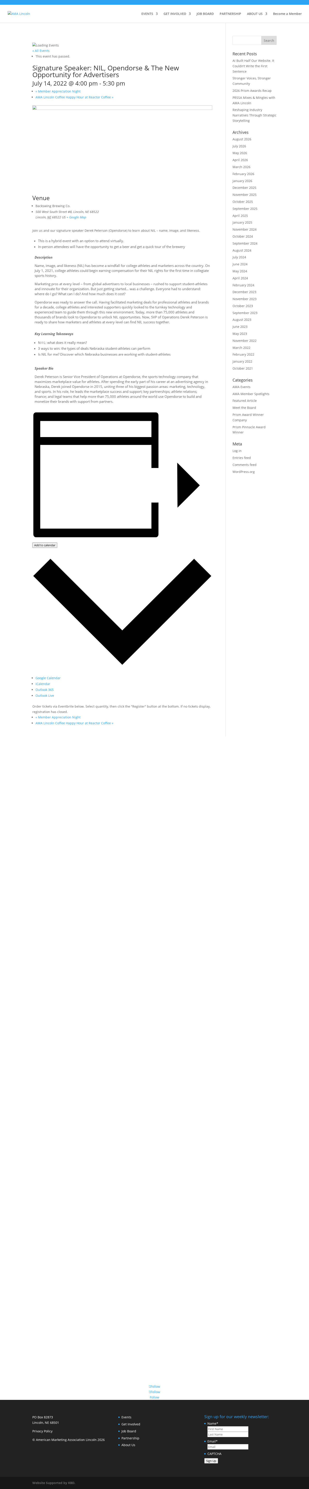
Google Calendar (48, 678)
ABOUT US (255, 14)
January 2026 (242, 181)
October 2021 (243, 368)
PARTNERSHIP (230, 14)
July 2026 (239, 146)
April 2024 (240, 278)
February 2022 (243, 354)
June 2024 (240, 264)
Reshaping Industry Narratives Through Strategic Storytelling (254, 115)
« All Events (41, 51)
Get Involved (130, 1424)
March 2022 (241, 347)
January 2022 (242, 361)
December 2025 (244, 187)
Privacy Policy (42, 1431)
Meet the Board (244, 407)
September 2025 (245, 208)
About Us (128, 1445)
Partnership (130, 1438)
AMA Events (241, 387)
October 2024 (243, 236)
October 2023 (243, 306)
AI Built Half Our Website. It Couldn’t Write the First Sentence (253, 66)
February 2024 (243, 285)
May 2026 (240, 153)
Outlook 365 (45, 690)
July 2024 (239, 257)
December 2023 (244, 292)
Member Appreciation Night (58, 91)
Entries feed (242, 458)
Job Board (128, 1431)
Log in (237, 451)
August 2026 (242, 139)
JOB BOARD (205, 14)
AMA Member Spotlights (251, 394)
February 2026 (243, 174)
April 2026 (240, 160)
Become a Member (287, 14)
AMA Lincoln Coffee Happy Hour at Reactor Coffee (74, 97)
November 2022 (245, 340)
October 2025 (243, 201)
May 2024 (240, 271)
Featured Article (245, 400)
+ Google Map (76, 217)
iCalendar (43, 684)
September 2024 (245, 243)
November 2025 (245, 194)
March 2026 (241, 167)
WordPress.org (244, 472)
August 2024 (242, 250)
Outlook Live (45, 695)
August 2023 (242, 319)
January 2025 (242, 222)
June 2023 (240, 326)
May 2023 (240, 333)
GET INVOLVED (175, 14)
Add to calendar (44, 545)
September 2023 (245, 313)
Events (126, 1417)
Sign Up (211, 1461)
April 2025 (240, 215)
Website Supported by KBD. (53, 1483)
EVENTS (147, 14)
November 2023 (245, 299)
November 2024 (245, 229)
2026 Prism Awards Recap (252, 90)
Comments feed (245, 465)
